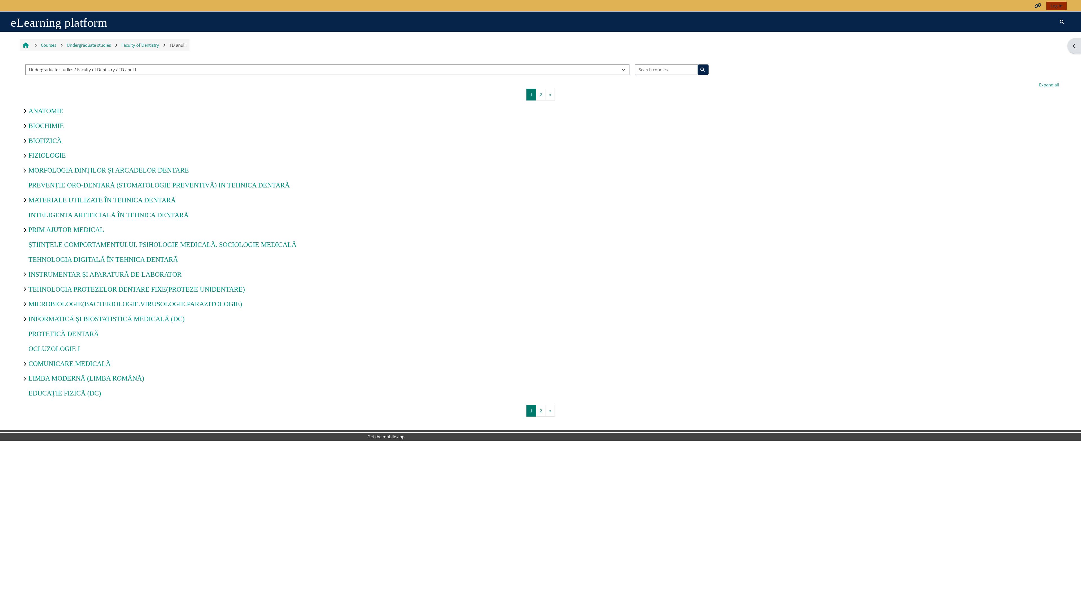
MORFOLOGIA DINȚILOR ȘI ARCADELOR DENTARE (108, 170)
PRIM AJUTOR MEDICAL (66, 229)
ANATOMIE (45, 111)
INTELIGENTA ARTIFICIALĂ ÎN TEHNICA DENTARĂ (108, 215)
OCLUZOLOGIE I (54, 348)
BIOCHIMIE (46, 125)
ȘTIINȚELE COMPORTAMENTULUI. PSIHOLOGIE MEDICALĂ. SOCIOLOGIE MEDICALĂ (162, 244)
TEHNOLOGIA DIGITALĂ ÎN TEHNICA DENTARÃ (103, 259)
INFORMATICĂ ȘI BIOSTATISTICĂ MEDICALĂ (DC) (106, 319)
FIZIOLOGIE (47, 155)
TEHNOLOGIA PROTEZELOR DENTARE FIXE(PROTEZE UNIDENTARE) (136, 289)
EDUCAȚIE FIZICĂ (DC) (64, 393)
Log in (1056, 5)
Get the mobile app (386, 436)
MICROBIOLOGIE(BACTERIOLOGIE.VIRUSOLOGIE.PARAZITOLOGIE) (135, 304)
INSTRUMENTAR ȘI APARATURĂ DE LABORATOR (105, 274)
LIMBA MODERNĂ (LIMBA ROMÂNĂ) (86, 378)
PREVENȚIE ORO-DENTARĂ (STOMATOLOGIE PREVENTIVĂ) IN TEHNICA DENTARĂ (159, 185)
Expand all (1049, 85)
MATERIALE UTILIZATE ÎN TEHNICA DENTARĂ (102, 200)
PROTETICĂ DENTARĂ (63, 333)
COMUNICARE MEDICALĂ (69, 363)
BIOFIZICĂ (45, 140)
